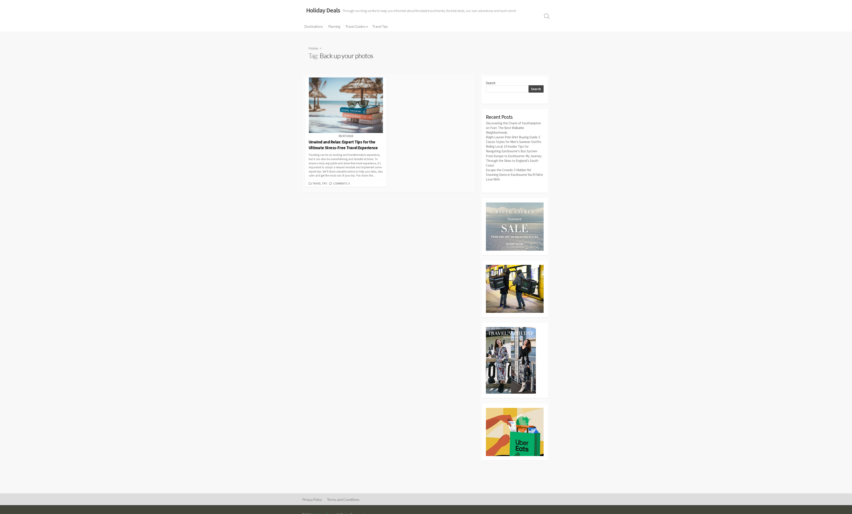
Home (313, 48)
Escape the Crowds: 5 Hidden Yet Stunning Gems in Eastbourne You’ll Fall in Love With (514, 174)
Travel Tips (380, 26)
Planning (334, 26)
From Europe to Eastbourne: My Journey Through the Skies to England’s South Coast (514, 160)
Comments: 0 (341, 183)
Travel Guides (355, 26)
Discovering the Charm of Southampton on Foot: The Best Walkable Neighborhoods (513, 128)
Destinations (313, 26)
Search (490, 83)
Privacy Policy (312, 500)
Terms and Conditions (343, 500)
